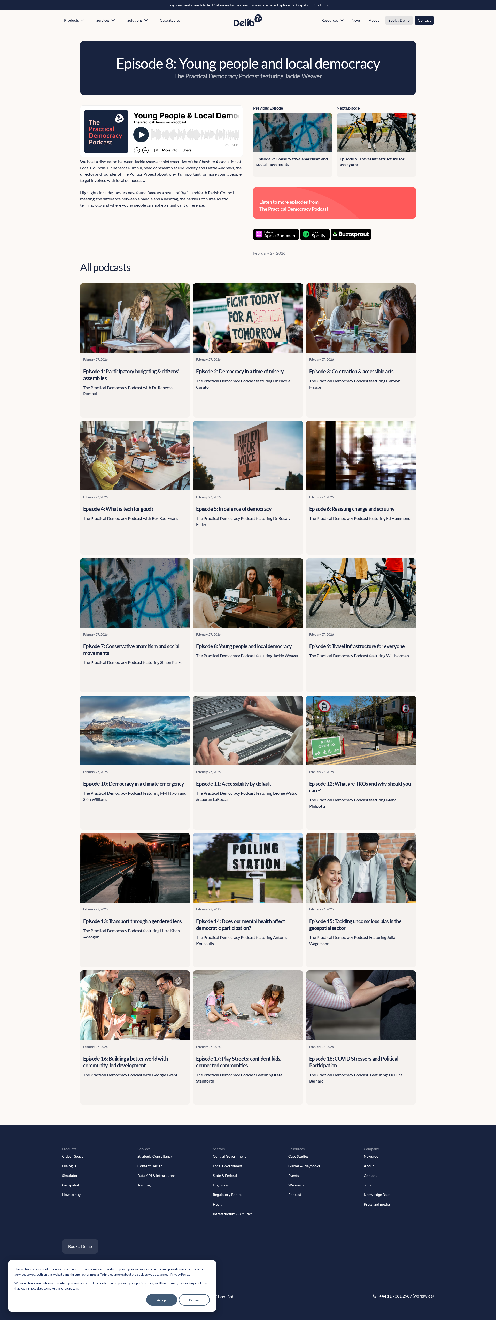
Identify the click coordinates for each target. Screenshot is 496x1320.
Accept (162, 1300)
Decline (194, 1300)
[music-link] (276, 234)
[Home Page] (248, 20)
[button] (489, 5)
